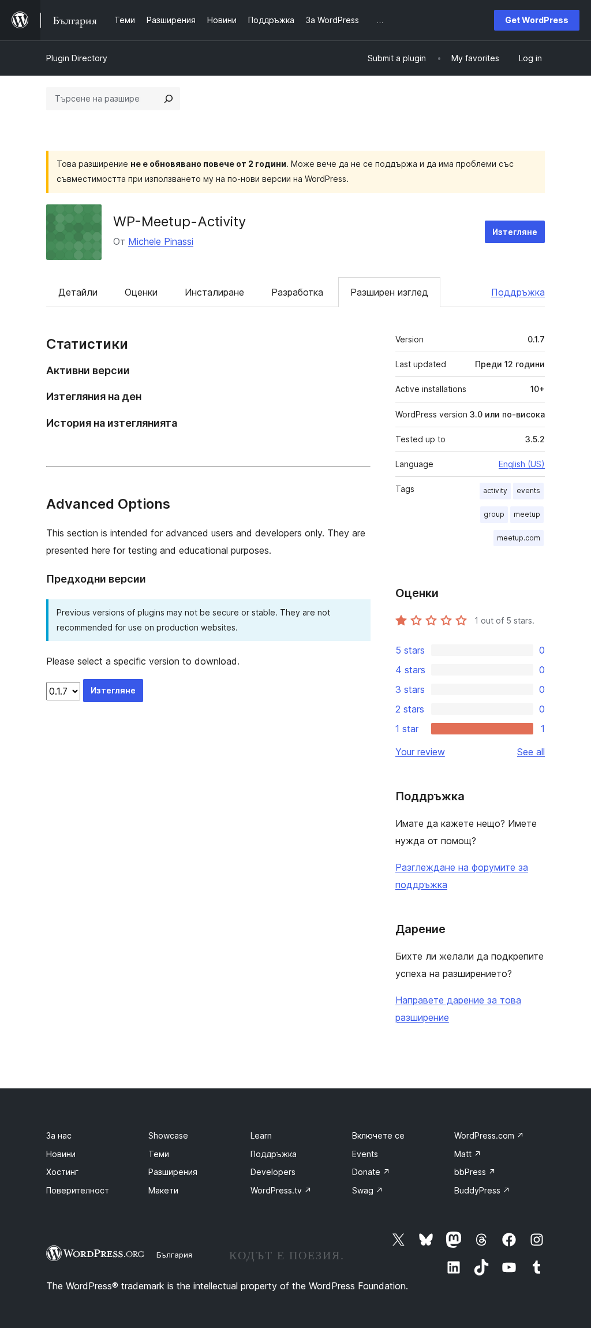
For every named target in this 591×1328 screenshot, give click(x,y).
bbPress (475, 1172)
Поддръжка (518, 292)
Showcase (168, 1135)
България (174, 1254)
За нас (59, 1135)
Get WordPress (536, 20)
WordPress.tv (281, 1190)
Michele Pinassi (160, 241)
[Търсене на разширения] (168, 98)
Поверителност (77, 1190)
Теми (158, 1154)
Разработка (297, 292)
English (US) (522, 464)
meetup (527, 514)
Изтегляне (514, 232)
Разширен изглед (389, 292)
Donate (371, 1172)
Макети (163, 1190)
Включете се (378, 1135)
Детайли (78, 292)
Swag (367, 1190)
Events (365, 1154)
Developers (273, 1172)
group (494, 514)
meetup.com (518, 538)
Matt (467, 1154)
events (528, 490)
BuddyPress (482, 1190)
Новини (61, 1154)
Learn (261, 1135)
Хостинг (62, 1172)
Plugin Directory (76, 58)
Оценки (141, 292)
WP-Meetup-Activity (179, 221)
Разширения (172, 1172)
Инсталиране (214, 292)
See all (531, 752)
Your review (420, 752)
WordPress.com (489, 1135)
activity (495, 490)
